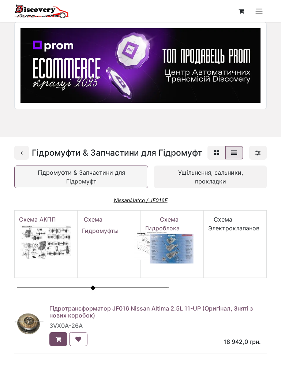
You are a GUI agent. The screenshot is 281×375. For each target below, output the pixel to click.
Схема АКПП (39, 219)
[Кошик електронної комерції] (241, 11)
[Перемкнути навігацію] (259, 11)
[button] (58, 339)
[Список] (234, 153)
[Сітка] (216, 153)
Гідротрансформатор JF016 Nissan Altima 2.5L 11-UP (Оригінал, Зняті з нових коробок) (151, 312)
